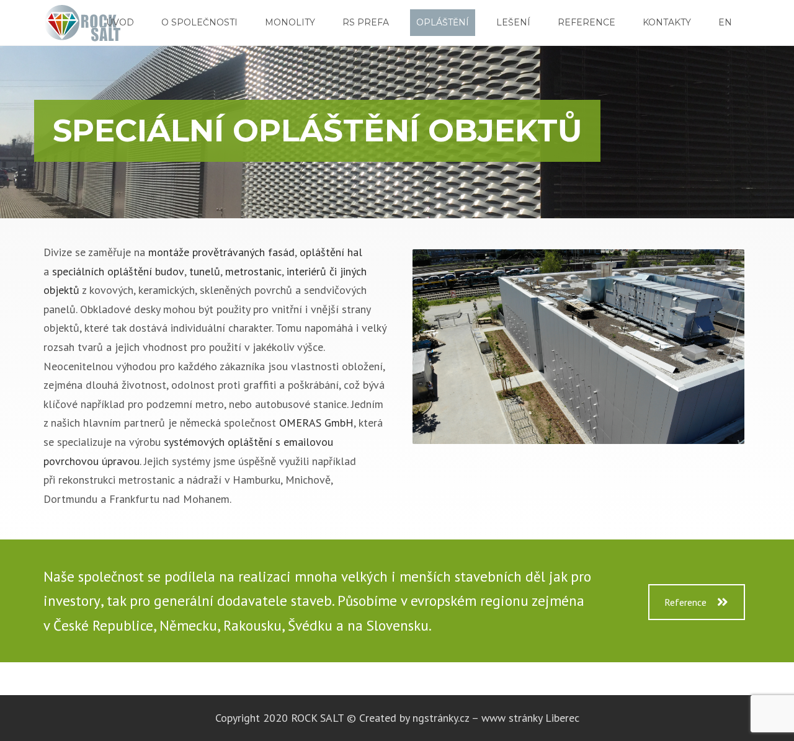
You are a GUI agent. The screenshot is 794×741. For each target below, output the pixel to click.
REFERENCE (586, 22)
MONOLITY (290, 22)
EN (725, 22)
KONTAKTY (667, 22)
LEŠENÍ (513, 22)
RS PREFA (365, 22)
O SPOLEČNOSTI (199, 22)
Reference (685, 602)
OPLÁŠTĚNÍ (442, 22)
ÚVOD (120, 22)
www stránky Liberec (530, 718)
